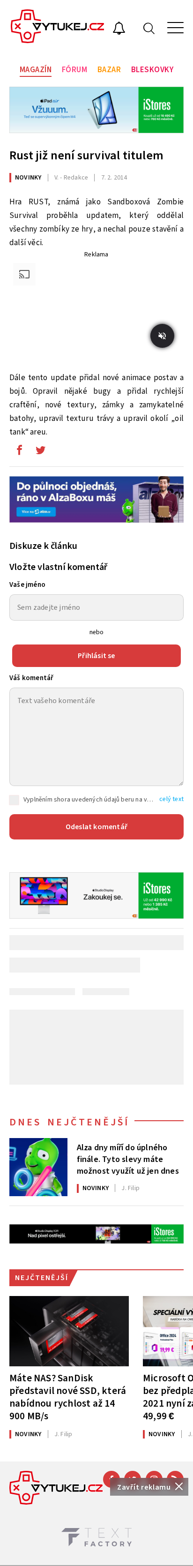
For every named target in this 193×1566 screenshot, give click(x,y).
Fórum (75, 69)
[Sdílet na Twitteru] (40, 452)
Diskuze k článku (43, 546)
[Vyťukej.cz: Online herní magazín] (57, 27)
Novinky (28, 177)
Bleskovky (152, 69)
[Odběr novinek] (119, 29)
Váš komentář (31, 678)
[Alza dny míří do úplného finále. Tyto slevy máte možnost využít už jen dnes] (38, 1167)
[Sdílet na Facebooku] (19, 452)
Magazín (36, 69)
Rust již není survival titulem (86, 155)
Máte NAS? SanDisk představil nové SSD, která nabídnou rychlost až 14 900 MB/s (67, 1397)
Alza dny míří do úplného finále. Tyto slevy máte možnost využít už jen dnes (128, 1159)
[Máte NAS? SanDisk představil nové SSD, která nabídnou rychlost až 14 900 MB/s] (69, 1331)
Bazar (109, 69)
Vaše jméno (27, 585)
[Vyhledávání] (149, 28)
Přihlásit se (96, 656)
